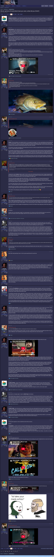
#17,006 (52, 140)
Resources (18, 5)
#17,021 (52, 406)
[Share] (49, 16)
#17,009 (52, 208)
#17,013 (52, 263)
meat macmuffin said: (12, 118)
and (14, 378)
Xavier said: (11, 80)
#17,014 (52, 275)
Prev (2, 14)
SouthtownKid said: (12, 327)
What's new (8, 5)
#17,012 (52, 251)
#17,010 (52, 221)
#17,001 (52, 16)
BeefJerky (4, 84)
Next (21, 14)
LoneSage (4, 257)
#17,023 (52, 436)
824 (18, 14)
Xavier (4, 53)
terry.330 (4, 33)
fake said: (10, 239)
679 (7, 14)
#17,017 (52, 325)
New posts (2, 7)
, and (14, 158)
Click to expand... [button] (30, 127)
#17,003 (52, 48)
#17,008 (52, 194)
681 (11, 14)
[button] (10, 6)
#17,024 (52, 481)
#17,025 (52, 523)
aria (1, 12)
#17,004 (52, 78)
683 (15, 14)
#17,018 (52, 337)
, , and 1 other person (17, 218)
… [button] (5, 14)
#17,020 (52, 392)
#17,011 (52, 237)
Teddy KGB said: (11, 196)
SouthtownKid (4, 292)
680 (9, 14)
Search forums (6, 7)
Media (13, 5)
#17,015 (52, 286)
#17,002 (52, 27)
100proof (4, 226)
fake (4, 214)
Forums (2, 5)
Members (24, 5)
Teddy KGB (4, 166)
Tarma (4, 21)
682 (13, 14)
